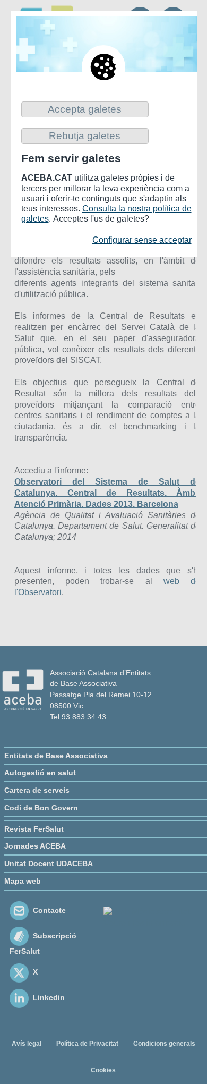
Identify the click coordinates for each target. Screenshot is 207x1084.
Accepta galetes (85, 109)
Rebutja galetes (84, 135)
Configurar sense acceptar (142, 239)
